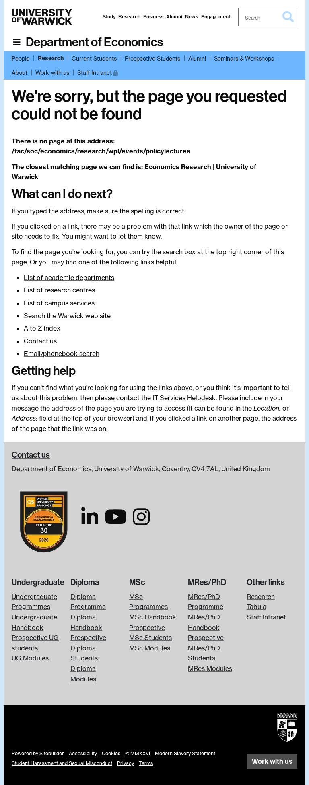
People (20, 58)
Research (129, 17)
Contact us (40, 341)
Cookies (111, 753)
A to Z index (42, 328)
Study (109, 17)
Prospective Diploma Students (88, 648)
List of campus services (59, 303)
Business (153, 17)
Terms (146, 763)
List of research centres (59, 290)
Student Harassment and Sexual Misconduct (62, 763)
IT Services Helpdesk (184, 398)
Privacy (125, 763)
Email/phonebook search (61, 354)
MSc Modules (149, 648)
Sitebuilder (51, 753)
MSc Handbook (152, 617)
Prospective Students (152, 58)
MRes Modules (210, 668)
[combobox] (268, 17)
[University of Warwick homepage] (42, 17)
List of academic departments (69, 278)
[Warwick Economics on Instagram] (141, 521)
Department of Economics (94, 42)
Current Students (94, 58)
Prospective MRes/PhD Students (206, 648)
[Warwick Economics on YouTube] (115, 521)
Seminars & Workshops (244, 58)
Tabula (256, 607)
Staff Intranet (97, 72)
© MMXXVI (137, 753)
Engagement (215, 17)
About (19, 72)
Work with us (52, 72)
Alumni (174, 17)
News (191, 17)
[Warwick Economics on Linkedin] (90, 521)
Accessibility (83, 753)
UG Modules (30, 658)
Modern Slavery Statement (185, 753)
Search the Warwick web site (67, 316)
